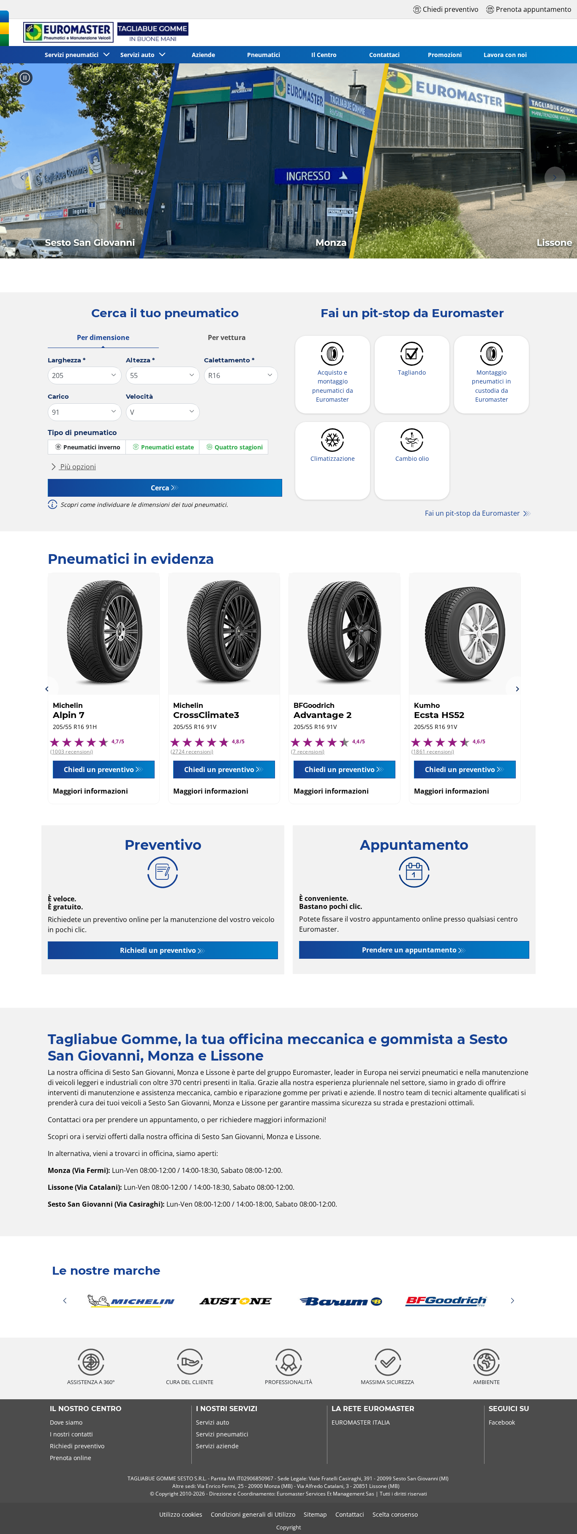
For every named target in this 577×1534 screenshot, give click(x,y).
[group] (288, 160)
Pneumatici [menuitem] (263, 55)
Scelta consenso (395, 1514)
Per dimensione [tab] (103, 337)
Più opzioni (77, 466)
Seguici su (509, 1409)
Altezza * (140, 360)
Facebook (502, 1422)
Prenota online (70, 1458)
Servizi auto (212, 1422)
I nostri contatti (71, 1434)
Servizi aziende (217, 1446)
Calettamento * (229, 360)
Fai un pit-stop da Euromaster (473, 513)
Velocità (139, 396)
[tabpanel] (165, 436)
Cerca (160, 487)
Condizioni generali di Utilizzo (253, 1514)
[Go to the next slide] (517, 688)
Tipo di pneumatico (82, 433)
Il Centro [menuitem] (324, 55)
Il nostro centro (86, 1409)
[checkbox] (87, 447)
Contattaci (349, 1514)
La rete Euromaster (373, 1409)
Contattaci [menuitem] (384, 55)
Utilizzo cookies (180, 1514)
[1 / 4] (288, 1301)
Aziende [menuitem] (203, 55)
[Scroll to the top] (554, 1516)
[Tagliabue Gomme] (102, 32)
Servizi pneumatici (222, 1434)
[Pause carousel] (25, 77)
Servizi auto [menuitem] (139, 55)
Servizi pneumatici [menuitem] (73, 55)
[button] (22, 178)
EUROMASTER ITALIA (361, 1422)
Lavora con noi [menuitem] (505, 55)
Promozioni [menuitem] (445, 55)
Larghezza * (67, 360)
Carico (58, 396)
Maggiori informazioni (90, 791)
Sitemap (315, 1514)
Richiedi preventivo (77, 1446)
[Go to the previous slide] (47, 688)
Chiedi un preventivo (99, 769)
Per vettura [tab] (227, 337)
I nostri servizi (226, 1409)
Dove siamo (66, 1422)
